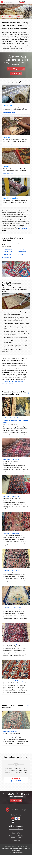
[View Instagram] (18, 818)
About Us (8, 846)
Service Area (11, 16)
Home (4, 16)
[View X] (12, 821)
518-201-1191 (22, 2)
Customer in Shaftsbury (11, 459)
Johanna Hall (16, 781)
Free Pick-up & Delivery (17, 68)
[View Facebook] (15, 818)
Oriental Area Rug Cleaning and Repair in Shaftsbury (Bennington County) (15, 420)
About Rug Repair (8, 144)
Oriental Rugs (8, 251)
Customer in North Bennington (14, 681)
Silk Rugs (21, 254)
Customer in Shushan (10, 731)
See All (29, 392)
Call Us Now (17, 73)
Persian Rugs (22, 251)
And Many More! (6, 257)
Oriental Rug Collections (16, 829)
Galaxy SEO (19, 852)
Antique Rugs (8, 249)
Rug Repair (6, 137)
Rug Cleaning (7, 105)
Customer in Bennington (12, 607)
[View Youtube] (12, 818)
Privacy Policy (15, 846)
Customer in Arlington (11, 570)
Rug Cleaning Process (9, 112)
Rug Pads (6, 166)
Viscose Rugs (7, 254)
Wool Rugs (21, 249)
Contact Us (6, 205)
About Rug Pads (8, 173)
